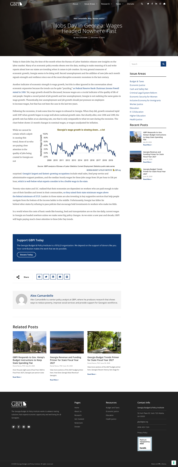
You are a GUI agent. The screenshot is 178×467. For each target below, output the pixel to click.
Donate (130, 4)
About (75, 4)
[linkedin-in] (157, 4)
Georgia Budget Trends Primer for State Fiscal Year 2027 (103, 358)
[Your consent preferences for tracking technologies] (173, 462)
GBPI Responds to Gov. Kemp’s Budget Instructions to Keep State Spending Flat (29, 360)
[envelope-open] (164, 4)
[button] (39, 276)
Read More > (17, 377)
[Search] (163, 64)
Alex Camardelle (80, 18)
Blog (90, 18)
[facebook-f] (153, 4)
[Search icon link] (142, 4)
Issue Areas (90, 4)
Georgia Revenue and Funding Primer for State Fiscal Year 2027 (65, 360)
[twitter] (149, 4)
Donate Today (26, 254)
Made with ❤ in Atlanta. (158, 464)
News (118, 4)
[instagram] (161, 4)
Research (105, 4)
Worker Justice (98, 18)
